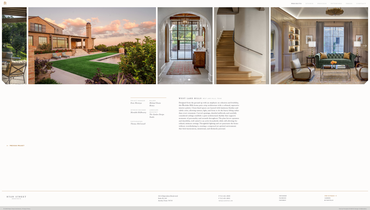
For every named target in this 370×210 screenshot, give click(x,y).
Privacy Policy (26, 208)
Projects (296, 3)
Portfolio (329, 200)
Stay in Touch (330, 195)
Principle (345, 208)
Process (322, 3)
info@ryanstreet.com (226, 201)
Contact (361, 3)
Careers (328, 198)
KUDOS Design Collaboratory (358, 208)
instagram (283, 195)
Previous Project (16, 145)
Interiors (336, 3)
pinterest (282, 200)
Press (349, 3)
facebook (282, 198)
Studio (310, 3)
